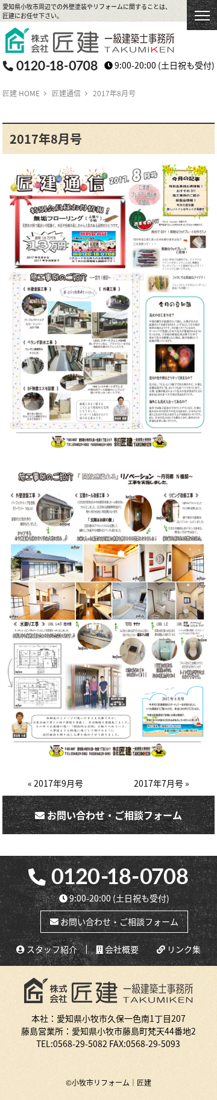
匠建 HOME (21, 93)
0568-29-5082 (80, 1043)
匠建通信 (66, 93)
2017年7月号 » (161, 783)
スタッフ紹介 (51, 949)
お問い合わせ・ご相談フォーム (113, 815)
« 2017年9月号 (55, 783)
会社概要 (121, 949)
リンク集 (183, 949)
